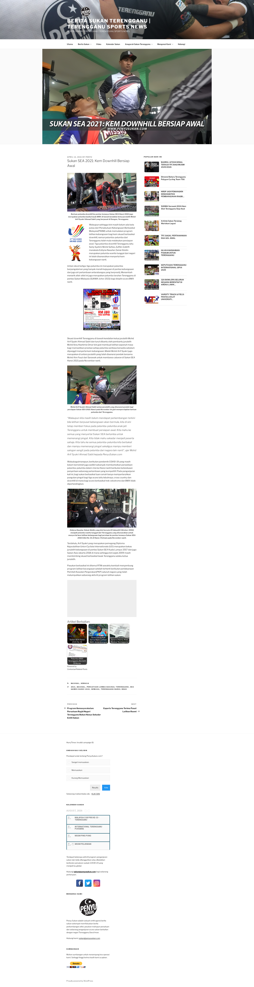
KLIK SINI (96, 794)
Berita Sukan (83, 44)
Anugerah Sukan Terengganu (137, 44)
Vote (106, 787)
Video (98, 44)
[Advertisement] (102, 598)
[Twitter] (88, 883)
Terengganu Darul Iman (114, 689)
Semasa (85, 683)
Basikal (75, 683)
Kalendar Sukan (113, 44)
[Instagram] (96, 883)
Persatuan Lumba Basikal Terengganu (108, 687)
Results (95, 787)
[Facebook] (79, 883)
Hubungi (181, 44)
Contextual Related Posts (77, 669)
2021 (73, 687)
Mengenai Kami (164, 44)
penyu (89, 157)
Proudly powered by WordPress (79, 981)
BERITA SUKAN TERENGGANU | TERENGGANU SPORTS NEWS (109, 24)
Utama (70, 44)
